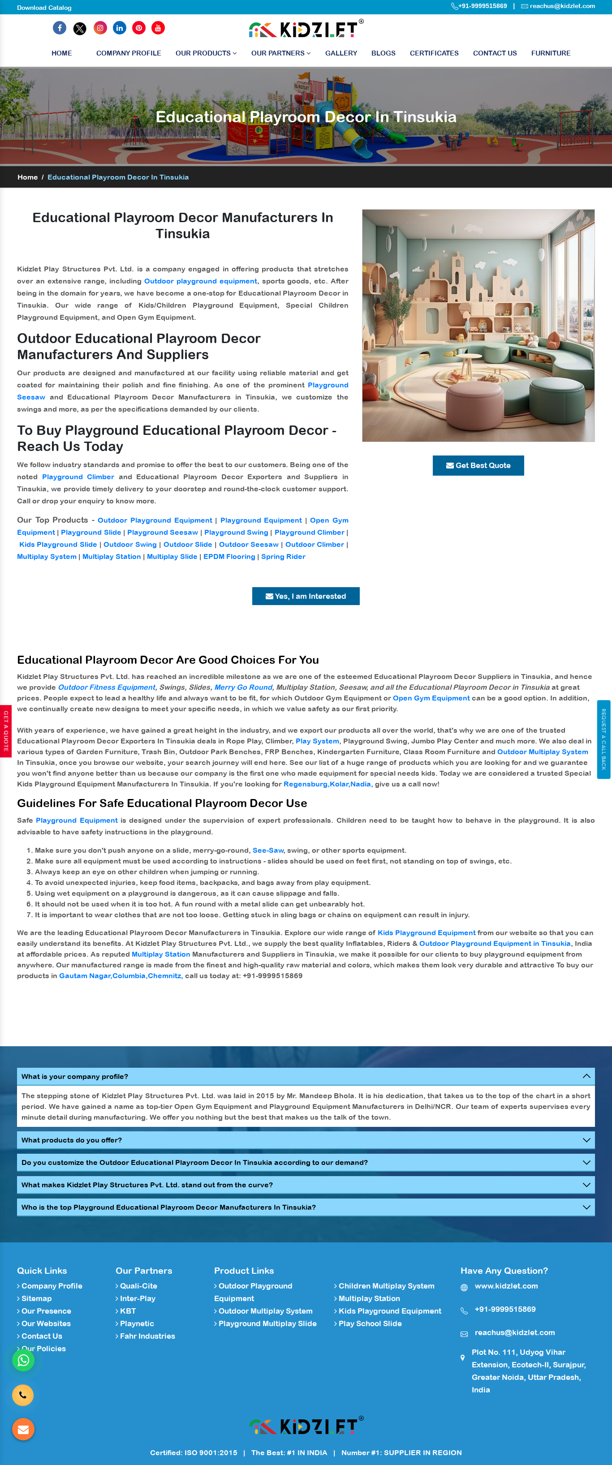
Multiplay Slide (172, 556)
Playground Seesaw (162, 532)
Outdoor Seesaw (249, 544)
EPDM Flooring (229, 556)
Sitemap (36, 1298)
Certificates (434, 53)
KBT (127, 1310)
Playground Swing (236, 532)
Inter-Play (136, 1298)
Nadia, (361, 784)
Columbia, (130, 975)
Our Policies (43, 1348)
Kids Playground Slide (58, 544)
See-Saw (268, 850)
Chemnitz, (165, 975)
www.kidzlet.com (506, 1285)
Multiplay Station (111, 556)
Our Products (204, 53)
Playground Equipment (261, 520)
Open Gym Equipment (431, 698)
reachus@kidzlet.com (562, 5)
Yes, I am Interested (309, 596)
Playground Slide (91, 532)
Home (62, 53)
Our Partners (278, 53)
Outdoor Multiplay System (542, 752)
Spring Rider (283, 556)
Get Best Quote (482, 465)
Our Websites (45, 1323)
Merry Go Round (243, 687)
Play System (317, 741)
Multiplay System (47, 556)
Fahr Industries (146, 1336)
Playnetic (136, 1323)
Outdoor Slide (188, 544)
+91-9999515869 (482, 5)
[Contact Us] (23, 1394)
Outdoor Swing (130, 544)
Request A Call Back (603, 739)
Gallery (341, 53)
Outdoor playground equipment (200, 281)
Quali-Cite (137, 1285)
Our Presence (45, 1310)
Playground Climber (78, 477)
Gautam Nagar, (85, 975)
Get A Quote (6, 731)
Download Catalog (44, 7)
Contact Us (495, 53)
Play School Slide (369, 1323)
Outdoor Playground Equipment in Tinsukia (495, 943)
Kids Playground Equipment (427, 932)
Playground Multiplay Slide (267, 1323)
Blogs (383, 53)
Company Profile (128, 53)
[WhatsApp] (23, 1360)
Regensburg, (307, 784)
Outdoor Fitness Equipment (106, 687)
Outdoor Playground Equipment (155, 520)
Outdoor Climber (315, 544)
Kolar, (340, 784)
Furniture (551, 53)
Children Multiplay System (386, 1285)
